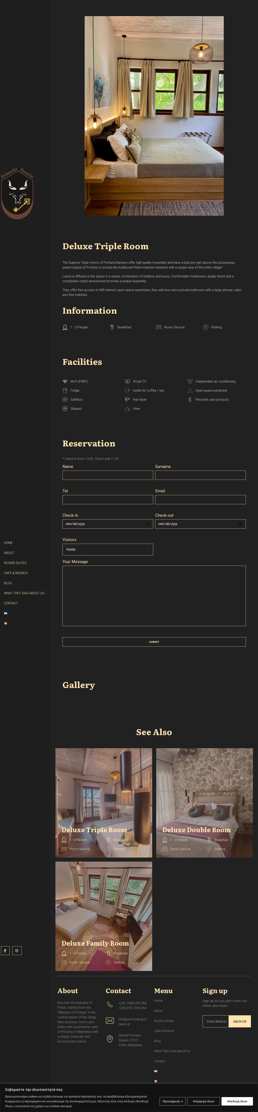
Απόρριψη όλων (203, 1101)
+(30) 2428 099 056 (133, 1003)
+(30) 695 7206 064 (133, 1008)
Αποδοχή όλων (237, 1101)
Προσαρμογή (171, 1101)
